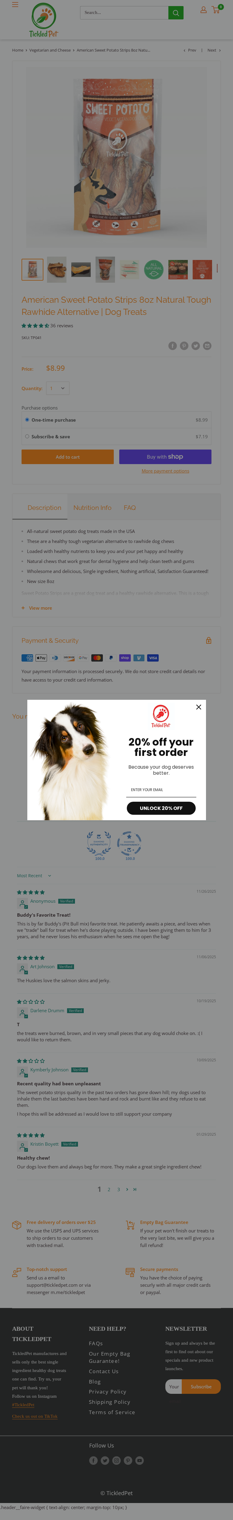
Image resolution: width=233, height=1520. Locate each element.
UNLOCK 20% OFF (161, 808)
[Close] (198, 707)
